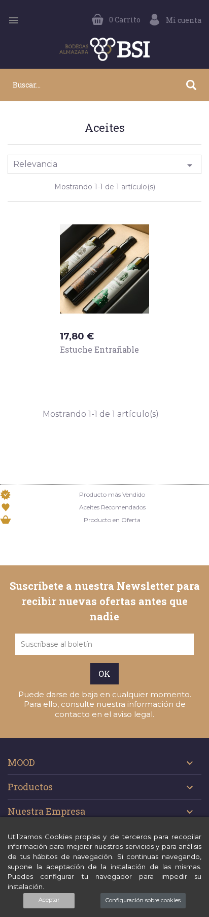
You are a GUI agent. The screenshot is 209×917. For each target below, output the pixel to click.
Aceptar (49, 899)
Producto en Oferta (112, 520)
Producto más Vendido (112, 494)
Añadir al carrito (107, 369)
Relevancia (104, 165)
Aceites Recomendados (112, 507)
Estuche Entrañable (99, 349)
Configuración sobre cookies (143, 900)
